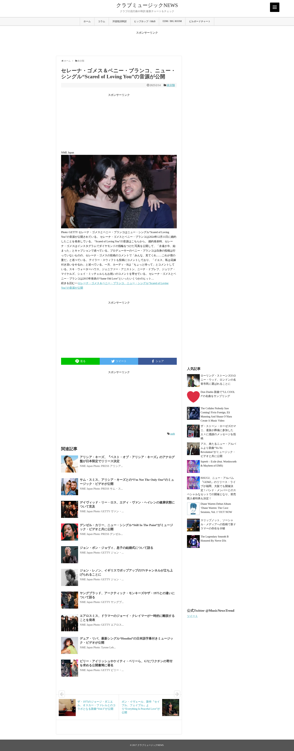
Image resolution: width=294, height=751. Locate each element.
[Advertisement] (147, 42)
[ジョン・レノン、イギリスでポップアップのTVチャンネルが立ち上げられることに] (69, 577)
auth (172, 433)
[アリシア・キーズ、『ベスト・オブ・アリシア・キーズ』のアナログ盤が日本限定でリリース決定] (69, 464)
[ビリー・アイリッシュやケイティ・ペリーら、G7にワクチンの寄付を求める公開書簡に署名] (69, 668)
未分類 (171, 85)
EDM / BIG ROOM (172, 21)
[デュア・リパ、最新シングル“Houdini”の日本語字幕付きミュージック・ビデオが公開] (69, 645)
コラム (101, 21)
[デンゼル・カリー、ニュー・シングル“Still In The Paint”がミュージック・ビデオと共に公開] (69, 532)
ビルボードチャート (199, 21)
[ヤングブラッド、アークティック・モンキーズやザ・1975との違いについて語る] (69, 600)
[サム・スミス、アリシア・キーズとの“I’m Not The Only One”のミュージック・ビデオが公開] (69, 486)
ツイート (192, 616)
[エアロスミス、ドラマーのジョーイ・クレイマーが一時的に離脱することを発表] (69, 622)
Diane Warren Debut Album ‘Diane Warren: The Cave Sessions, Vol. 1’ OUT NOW (216, 507)
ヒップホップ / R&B (144, 21)
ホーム (87, 21)
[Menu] (274, 7)
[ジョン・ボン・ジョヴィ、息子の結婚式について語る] (69, 554)
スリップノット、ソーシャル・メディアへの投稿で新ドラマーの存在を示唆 (218, 524)
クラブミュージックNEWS (147, 5)
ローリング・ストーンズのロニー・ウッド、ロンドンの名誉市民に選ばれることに (218, 379)
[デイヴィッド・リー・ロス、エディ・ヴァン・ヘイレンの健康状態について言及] (69, 509)
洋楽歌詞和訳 (119, 21)
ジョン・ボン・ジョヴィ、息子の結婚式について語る (116, 547)
